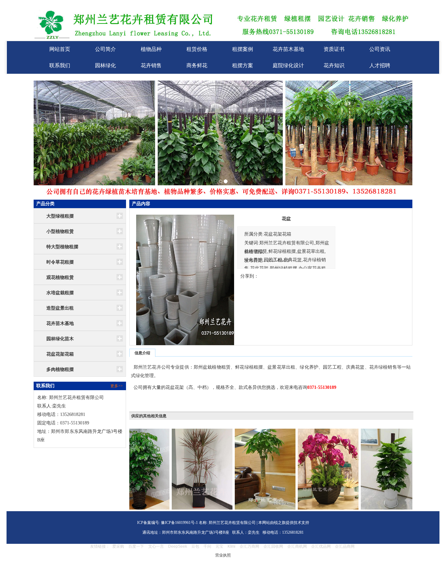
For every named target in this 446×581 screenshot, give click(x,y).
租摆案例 (242, 49)
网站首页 (59, 49)
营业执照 (223, 555)
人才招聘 (379, 65)
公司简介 (105, 49)
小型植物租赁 (60, 231)
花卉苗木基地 (288, 49)
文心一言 (156, 546)
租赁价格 (196, 49)
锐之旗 (280, 522)
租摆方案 (242, 65)
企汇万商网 (249, 546)
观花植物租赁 (60, 277)
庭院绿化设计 (288, 65)
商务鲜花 (196, 65)
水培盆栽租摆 (60, 292)
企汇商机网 (297, 546)
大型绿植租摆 (60, 216)
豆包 (195, 546)
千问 (207, 546)
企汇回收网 (273, 546)
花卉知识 (334, 65)
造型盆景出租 (60, 308)
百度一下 (136, 546)
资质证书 (334, 49)
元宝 (219, 546)
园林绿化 (105, 65)
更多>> (116, 386)
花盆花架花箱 (60, 354)
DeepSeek (178, 546)
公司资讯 (379, 49)
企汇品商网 (345, 546)
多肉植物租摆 (60, 369)
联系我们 (59, 65)
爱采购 (118, 546)
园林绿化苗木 (60, 338)
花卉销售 (151, 65)
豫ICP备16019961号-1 (179, 522)
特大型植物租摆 (62, 246)
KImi (231, 546)
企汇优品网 (321, 546)
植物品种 (151, 49)
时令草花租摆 (60, 262)
